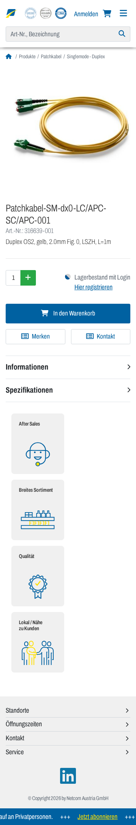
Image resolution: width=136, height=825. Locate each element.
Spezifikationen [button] (29, 390)
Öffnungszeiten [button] (24, 724)
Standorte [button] (17, 710)
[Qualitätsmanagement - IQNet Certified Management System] (60, 13)
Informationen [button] (27, 367)
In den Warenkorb (73, 313)
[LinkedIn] (68, 776)
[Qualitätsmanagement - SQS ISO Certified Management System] (30, 13)
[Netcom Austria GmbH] (11, 13)
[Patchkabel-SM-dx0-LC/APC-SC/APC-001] (68, 128)
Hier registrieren (93, 287)
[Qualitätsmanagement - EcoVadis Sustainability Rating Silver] (45, 13)
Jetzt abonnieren (93, 816)
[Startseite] (10, 56)
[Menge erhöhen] (28, 277)
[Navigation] (123, 13)
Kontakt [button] (15, 738)
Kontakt (105, 336)
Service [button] (15, 752)
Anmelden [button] (86, 14)
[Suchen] (122, 34)
